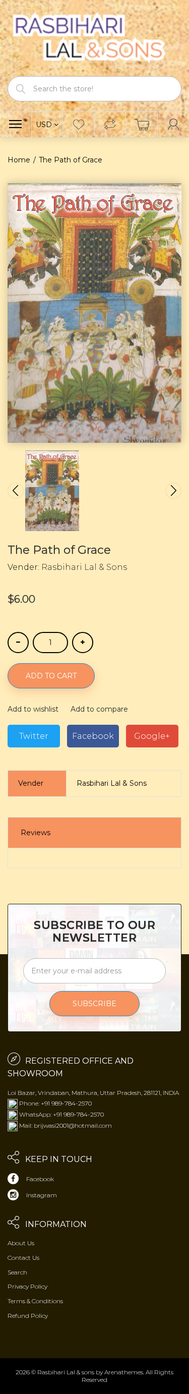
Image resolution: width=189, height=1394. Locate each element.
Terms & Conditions (35, 1301)
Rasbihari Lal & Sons (84, 567)
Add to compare (99, 709)
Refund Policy (28, 1315)
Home (19, 159)
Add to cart (51, 675)
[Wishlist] (78, 124)
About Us (21, 1243)
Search (17, 1272)
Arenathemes (123, 1372)
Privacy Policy (27, 1286)
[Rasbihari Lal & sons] (94, 37)
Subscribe (94, 1003)
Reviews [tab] (35, 832)
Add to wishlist (33, 709)
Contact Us (23, 1257)
